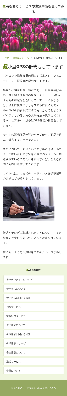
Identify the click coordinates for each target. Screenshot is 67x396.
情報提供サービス (21, 58)
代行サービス (13, 306)
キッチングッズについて (19, 279)
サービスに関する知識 (18, 297)
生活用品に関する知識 (18, 334)
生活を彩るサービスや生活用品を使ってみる (33, 8)
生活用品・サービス (17, 343)
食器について (13, 370)
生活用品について (16, 324)
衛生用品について (16, 352)
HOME (6, 58)
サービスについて (16, 288)
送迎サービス (13, 361)
